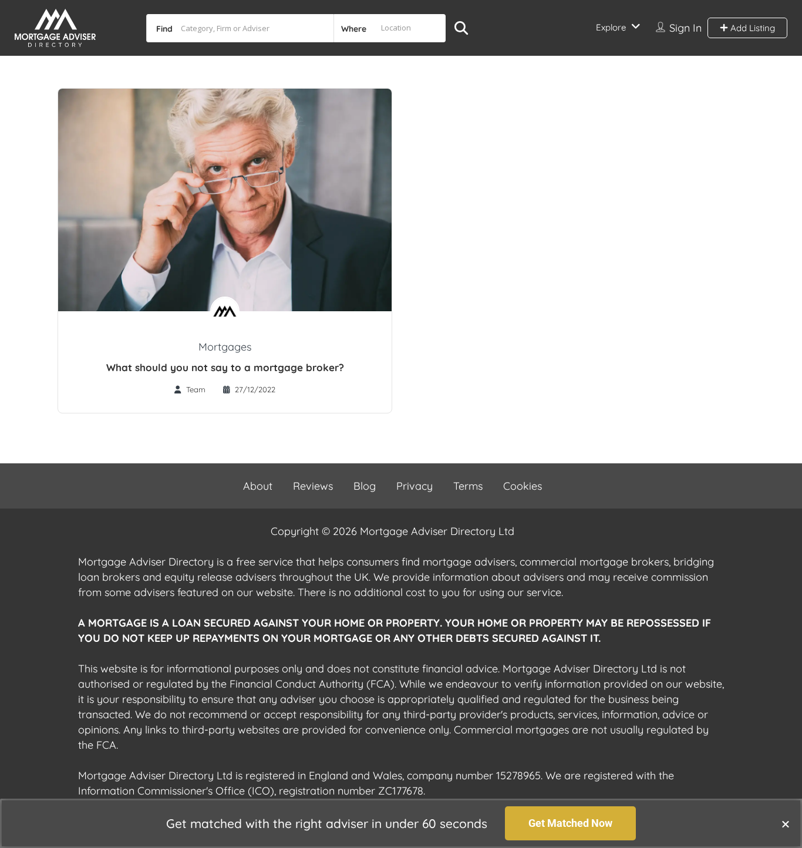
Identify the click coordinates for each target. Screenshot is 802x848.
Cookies (522, 486)
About (257, 486)
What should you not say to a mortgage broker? (225, 367)
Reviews (313, 486)
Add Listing (751, 27)
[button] (785, 824)
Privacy (414, 486)
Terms (468, 486)
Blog (364, 486)
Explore (611, 27)
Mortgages (224, 347)
